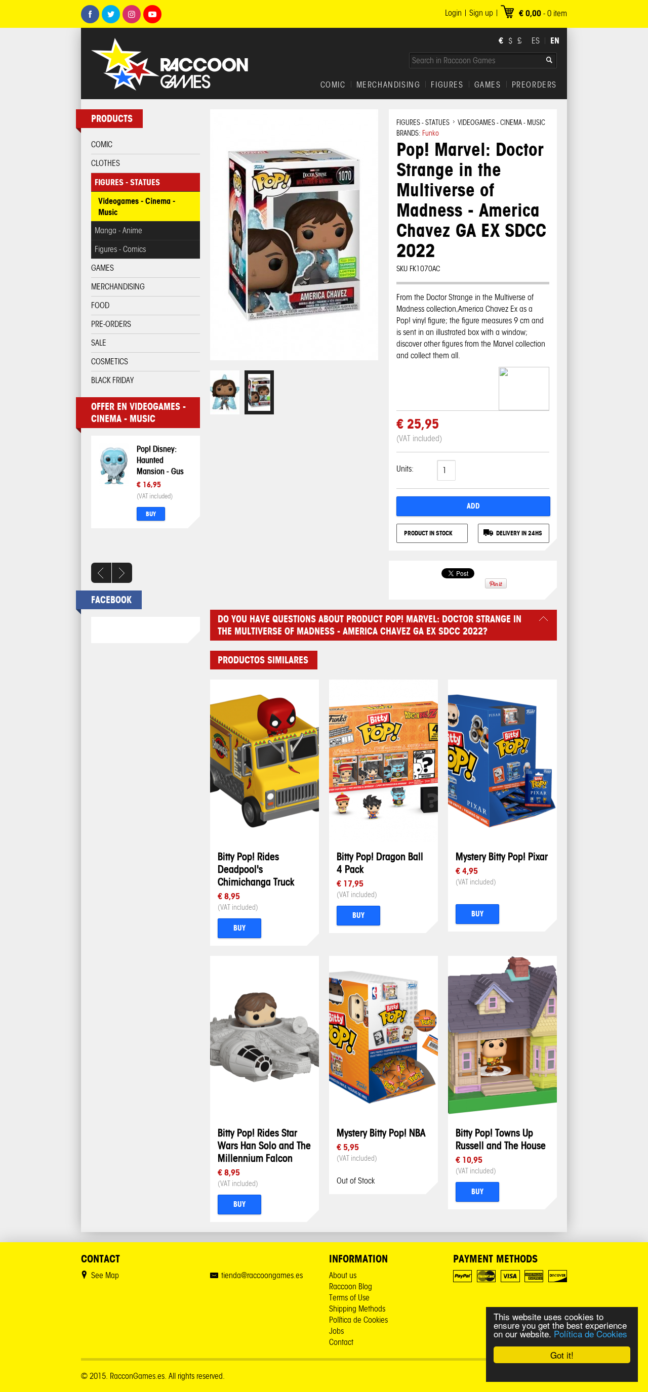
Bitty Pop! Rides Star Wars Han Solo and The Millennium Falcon (264, 1145)
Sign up (481, 13)
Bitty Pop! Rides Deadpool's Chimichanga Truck (256, 869)
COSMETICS (109, 361)
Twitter (111, 14)
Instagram (132, 14)
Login (453, 13)
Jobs (336, 1331)
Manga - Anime (118, 230)
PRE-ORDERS (111, 324)
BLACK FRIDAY (112, 380)
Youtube (152, 14)
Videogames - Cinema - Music (136, 206)
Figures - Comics (120, 249)
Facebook (90, 14)
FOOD (100, 305)
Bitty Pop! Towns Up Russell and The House (501, 1139)
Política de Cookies (590, 1333)
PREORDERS (534, 85)
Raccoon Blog (350, 1286)
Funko (430, 133)
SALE (98, 343)
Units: (405, 469)
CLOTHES (105, 163)
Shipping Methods (357, 1309)
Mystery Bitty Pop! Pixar (502, 856)
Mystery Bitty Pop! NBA (381, 1132)
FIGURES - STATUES (127, 182)
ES (536, 41)
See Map (105, 1275)
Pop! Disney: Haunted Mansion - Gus (160, 460)
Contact (341, 1342)
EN (554, 40)
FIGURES (447, 85)
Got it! (562, 1354)
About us (342, 1275)
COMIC (333, 85)
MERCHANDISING (388, 85)
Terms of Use (349, 1297)
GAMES (487, 85)
